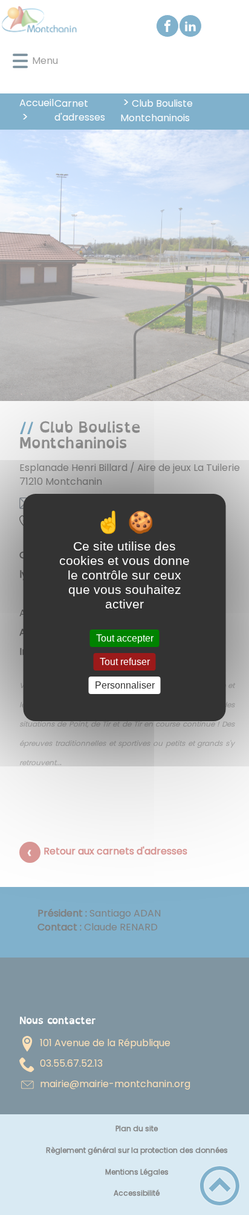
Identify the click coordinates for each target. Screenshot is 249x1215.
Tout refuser (125, 662)
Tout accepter (125, 638)
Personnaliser (125, 685)
